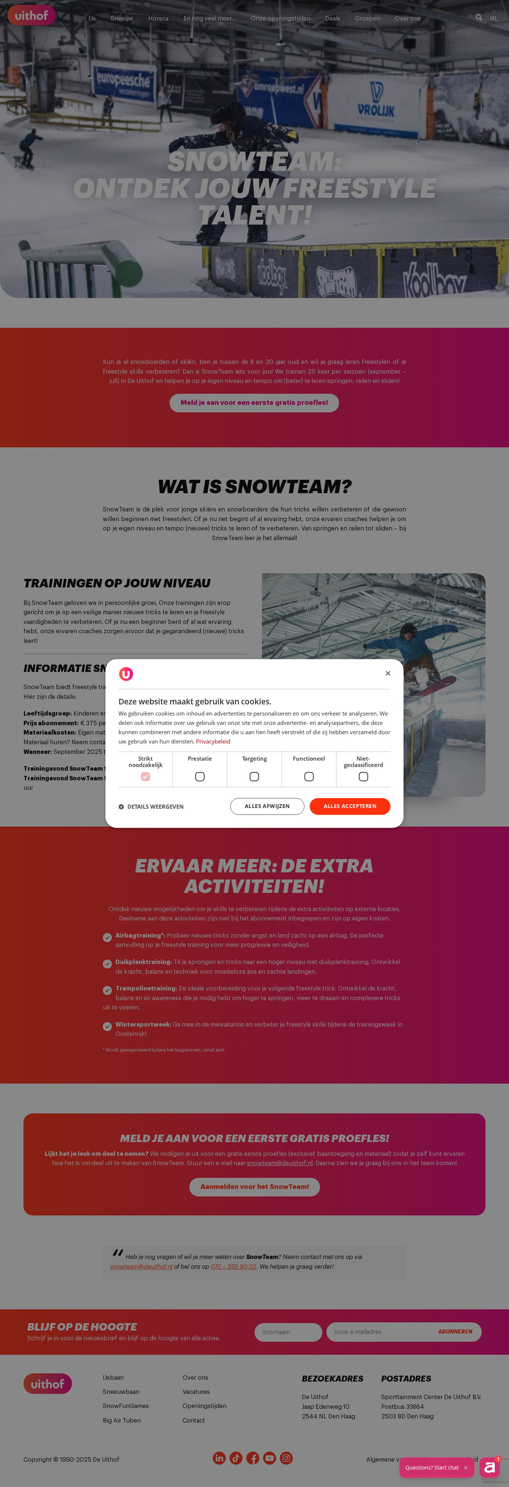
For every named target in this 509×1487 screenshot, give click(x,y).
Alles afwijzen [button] (267, 806)
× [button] (388, 673)
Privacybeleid (213, 741)
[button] (151, 806)
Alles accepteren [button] (350, 806)
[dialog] (254, 743)
